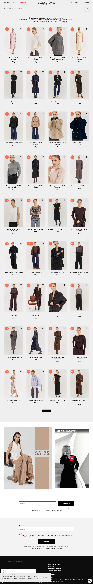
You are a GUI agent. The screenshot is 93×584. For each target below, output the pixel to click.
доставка (86, 2)
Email (21, 525)
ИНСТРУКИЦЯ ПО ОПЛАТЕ (54, 564)
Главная (6, 8)
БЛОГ (27, 562)
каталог (7, 2)
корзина (77, 2)
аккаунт (69, 2)
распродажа (22, 2)
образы (14, 2)
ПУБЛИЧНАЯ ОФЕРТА (53, 562)
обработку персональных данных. (64, 534)
